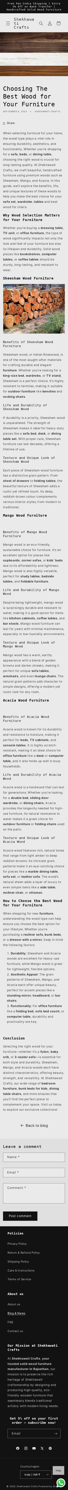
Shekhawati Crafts (27, 1486)
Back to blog (37, 1125)
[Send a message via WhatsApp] (61, 1483)
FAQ (10, 1322)
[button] (8, 23)
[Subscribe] (56, 1433)
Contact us (15, 1331)
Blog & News (17, 1313)
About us (14, 1304)
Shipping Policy (18, 1261)
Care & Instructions (21, 1270)
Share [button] (11, 123)
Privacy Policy (17, 1243)
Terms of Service (19, 1279)
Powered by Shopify (50, 1486)
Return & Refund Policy (24, 1252)
